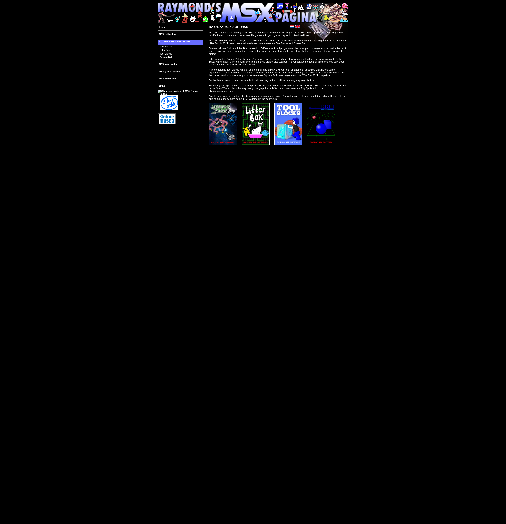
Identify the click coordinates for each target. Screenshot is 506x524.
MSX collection (167, 34)
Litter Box (165, 50)
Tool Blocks (166, 53)
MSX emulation (167, 78)
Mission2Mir (166, 46)
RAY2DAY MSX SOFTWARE (174, 41)
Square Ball (166, 57)
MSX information (168, 64)
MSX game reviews (169, 71)
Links (162, 85)
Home (162, 27)
